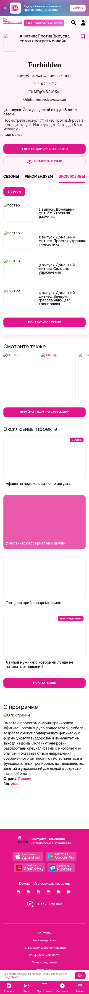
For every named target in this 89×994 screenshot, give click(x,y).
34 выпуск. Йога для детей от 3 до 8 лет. (38, 110)
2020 (15, 784)
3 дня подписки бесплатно (44, 23)
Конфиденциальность (44, 955)
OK (80, 975)
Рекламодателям (45, 940)
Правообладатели (44, 962)
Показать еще (44, 683)
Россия (24, 778)
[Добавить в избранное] (83, 37)
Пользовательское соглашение (44, 947)
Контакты (44, 933)
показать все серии (44, 322)
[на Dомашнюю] (12, 22)
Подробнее (10, 977)
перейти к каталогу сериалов (44, 412)
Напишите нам (50, 904)
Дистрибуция (44, 969)
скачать (78, 8)
